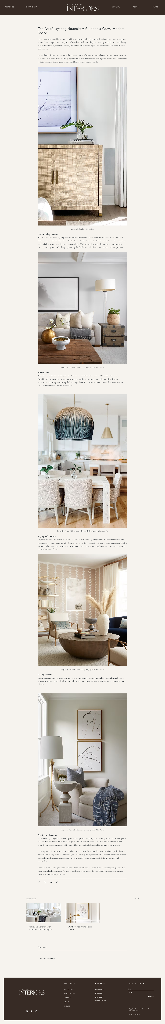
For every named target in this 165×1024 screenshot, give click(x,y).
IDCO (137, 1010)
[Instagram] (27, 1011)
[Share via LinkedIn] (51, 882)
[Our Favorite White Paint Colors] (82, 913)
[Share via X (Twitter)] (45, 882)
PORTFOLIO (68, 989)
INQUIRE (67, 1006)
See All (136, 898)
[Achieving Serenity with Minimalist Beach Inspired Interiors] (43, 912)
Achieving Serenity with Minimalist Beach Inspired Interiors (41, 928)
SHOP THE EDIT (69, 994)
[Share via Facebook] (39, 882)
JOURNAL (67, 998)
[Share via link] (57, 882)
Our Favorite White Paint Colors (80, 928)
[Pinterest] (36, 1011)
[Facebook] (31, 1011)
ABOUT (66, 1002)
